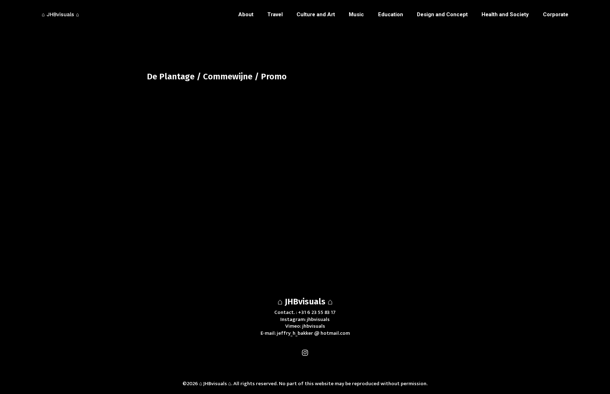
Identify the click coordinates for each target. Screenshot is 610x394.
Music (356, 14)
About (245, 14)
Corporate (555, 14)
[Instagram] (305, 352)
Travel (275, 14)
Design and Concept (442, 14)
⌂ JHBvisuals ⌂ (305, 302)
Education (390, 14)
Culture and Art (316, 14)
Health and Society (505, 14)
